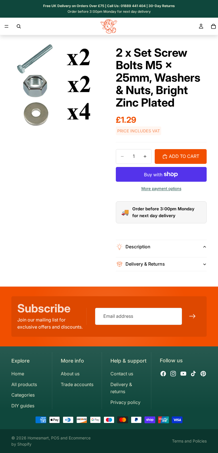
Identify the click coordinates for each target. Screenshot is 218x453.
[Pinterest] (203, 373)
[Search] (18, 26)
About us (70, 373)
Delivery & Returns (145, 264)
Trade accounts (77, 384)
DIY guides (22, 405)
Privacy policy (125, 402)
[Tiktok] (193, 373)
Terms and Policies (189, 441)
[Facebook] (163, 373)
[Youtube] (183, 373)
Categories (23, 395)
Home (17, 373)
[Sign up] (192, 316)
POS (55, 437)
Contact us (121, 373)
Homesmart (38, 437)
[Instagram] (173, 373)
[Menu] (6, 26)
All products (24, 384)
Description (137, 246)
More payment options (161, 188)
